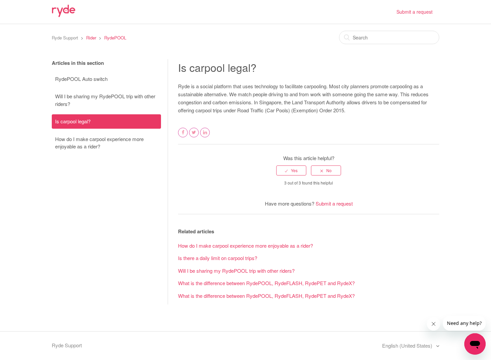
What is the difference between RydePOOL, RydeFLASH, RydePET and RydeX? (266, 282)
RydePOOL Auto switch (81, 78)
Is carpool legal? (73, 121)
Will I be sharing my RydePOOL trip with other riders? (105, 100)
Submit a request (414, 11)
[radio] (291, 170)
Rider (91, 37)
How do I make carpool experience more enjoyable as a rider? (99, 142)
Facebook (183, 136)
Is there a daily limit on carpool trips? (217, 257)
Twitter (194, 136)
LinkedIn (205, 136)
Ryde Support (65, 37)
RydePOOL (115, 37)
